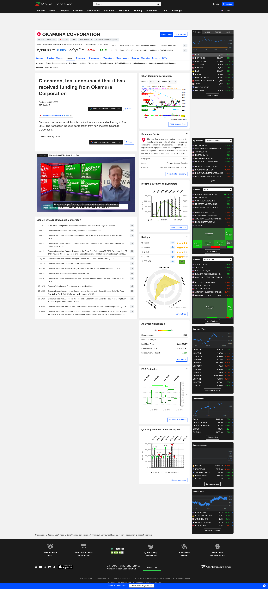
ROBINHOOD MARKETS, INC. (206, 194)
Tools (164, 10)
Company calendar (178, 480)
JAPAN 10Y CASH (202, 519)
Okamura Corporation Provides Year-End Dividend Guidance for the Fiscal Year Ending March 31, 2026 (87, 307)
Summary (40, 58)
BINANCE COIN (201, 476)
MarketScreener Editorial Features (162, 63)
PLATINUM (197, 432)
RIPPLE (198, 479)
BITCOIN (198, 466)
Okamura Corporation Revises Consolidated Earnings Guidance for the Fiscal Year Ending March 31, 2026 (86, 279)
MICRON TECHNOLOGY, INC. (206, 167)
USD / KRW (197, 376)
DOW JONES (200, 58)
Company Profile (150, 134)
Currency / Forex (199, 329)
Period (164, 82)
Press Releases (106, 63)
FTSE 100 (199, 68)
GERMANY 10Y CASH (203, 516)
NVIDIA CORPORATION (204, 170)
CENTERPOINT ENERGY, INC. (207, 216)
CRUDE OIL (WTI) (200, 422)
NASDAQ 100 (200, 61)
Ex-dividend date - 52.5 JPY (176, 168)
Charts (59, 58)
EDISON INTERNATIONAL (205, 222)
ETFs (164, 58)
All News (39, 63)
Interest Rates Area (212, 531)
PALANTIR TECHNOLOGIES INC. (208, 274)
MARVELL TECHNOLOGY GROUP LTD (209, 295)
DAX (197, 71)
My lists (212, 181)
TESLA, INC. (200, 267)
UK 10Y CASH (200, 525)
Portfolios (109, 10)
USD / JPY (197, 369)
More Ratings (181, 314)
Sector (155, 58)
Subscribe (227, 4)
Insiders (83, 63)
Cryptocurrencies (200, 445)
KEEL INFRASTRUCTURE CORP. (208, 176)
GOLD (195, 419)
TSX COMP (199, 64)
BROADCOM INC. (202, 155)
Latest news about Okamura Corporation (59, 220)
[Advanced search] (158, 4)
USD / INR (197, 363)
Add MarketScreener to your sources (106, 109)
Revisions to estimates (177, 420)
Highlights (73, 63)
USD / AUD (197, 373)
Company (81, 58)
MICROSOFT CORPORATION (206, 162)
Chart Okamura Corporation (156, 76)
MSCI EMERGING (202, 87)
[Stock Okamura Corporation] (70, 115)
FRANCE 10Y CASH (203, 522)
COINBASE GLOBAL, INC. (205, 201)
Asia (228, 32)
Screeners (151, 10)
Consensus (122, 58)
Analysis (64, 10)
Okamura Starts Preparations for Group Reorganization (68, 273)
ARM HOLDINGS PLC (203, 285)
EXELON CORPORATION (205, 282)
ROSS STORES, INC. (203, 271)
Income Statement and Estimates (159, 184)
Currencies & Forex (212, 391)
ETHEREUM (200, 469)
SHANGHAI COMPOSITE (204, 81)
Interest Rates (198, 492)
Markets (41, 10)
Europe (207, 32)
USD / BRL (197, 360)
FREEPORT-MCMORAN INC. (206, 204)
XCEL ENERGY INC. (203, 289)
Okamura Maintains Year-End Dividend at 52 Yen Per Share (70, 286)
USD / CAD (197, 353)
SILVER (196, 429)
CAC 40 (198, 74)
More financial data (178, 227)
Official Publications (123, 63)
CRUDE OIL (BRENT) (201, 426)
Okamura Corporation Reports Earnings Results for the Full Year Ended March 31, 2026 (81, 259)
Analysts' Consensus (153, 324)
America (218, 32)
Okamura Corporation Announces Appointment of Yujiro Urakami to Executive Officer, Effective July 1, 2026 (86, 237)
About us (138, 578)
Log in (216, 4)
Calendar (78, 10)
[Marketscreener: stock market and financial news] (53, 4)
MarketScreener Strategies (47, 68)
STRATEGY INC (201, 264)
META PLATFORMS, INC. (204, 158)
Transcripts (93, 63)
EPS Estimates (149, 369)
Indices (198, 32)
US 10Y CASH (200, 513)
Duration (144, 82)
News (52, 10)
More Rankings (212, 251)
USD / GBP (197, 382)
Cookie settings (103, 578)
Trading (138, 10)
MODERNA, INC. (201, 145)
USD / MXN (197, 356)
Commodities (198, 398)
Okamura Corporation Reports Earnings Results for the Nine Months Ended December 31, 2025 (84, 269)
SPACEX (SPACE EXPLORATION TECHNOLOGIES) (209, 149)
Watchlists (124, 10)
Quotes (50, 58)
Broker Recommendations (56, 63)
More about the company (176, 174)
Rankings (177, 10)
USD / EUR (197, 350)
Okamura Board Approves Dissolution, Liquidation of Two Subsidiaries (146, 50)
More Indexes (212, 95)
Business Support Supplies (177, 163)
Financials (94, 58)
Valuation (108, 58)
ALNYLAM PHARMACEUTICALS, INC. (209, 277)
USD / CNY (197, 366)
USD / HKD (197, 379)
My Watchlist (198, 141)
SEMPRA (198, 225)
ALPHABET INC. (201, 152)
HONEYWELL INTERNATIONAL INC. (209, 173)
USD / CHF (197, 385)
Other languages (140, 63)
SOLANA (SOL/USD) (203, 472)
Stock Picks (93, 10)
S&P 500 (198, 55)
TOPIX (197, 84)
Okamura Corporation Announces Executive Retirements (69, 264)
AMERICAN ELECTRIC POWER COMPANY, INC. (209, 219)
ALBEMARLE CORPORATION (206, 207)
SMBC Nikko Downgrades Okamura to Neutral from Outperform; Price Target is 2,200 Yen (149, 45)
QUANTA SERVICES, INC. (205, 212)
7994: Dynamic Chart (178, 124)
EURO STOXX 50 (202, 77)
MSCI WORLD (200, 90)
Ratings (135, 58)
